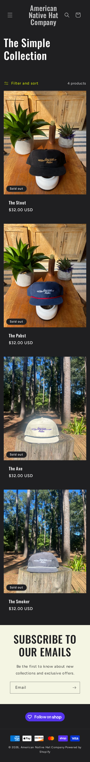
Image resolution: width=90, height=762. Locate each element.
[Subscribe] (74, 688)
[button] (10, 15)
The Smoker (19, 601)
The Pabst (17, 335)
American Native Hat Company (43, 747)
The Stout (17, 202)
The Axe (15, 468)
